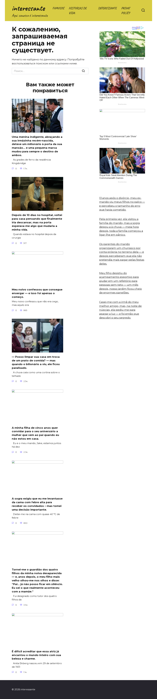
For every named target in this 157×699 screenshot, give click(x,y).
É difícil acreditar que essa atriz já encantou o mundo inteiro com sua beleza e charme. (36, 655)
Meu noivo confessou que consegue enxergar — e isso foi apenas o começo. (37, 293)
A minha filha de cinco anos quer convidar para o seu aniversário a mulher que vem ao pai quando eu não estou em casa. (35, 433)
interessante (28, 8)
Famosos (58, 8)
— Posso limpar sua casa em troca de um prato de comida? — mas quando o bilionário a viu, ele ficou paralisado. (36, 362)
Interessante (107, 8)
